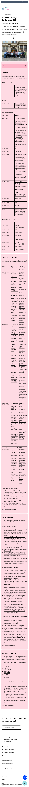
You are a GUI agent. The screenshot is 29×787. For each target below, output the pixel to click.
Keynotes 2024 (19, 38)
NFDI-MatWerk (7, 669)
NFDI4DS (6, 674)
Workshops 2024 (6, 38)
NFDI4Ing (6, 668)
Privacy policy (4, 776)
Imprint (3, 774)
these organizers (7, 32)
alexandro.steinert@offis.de (10, 645)
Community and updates (7, 763)
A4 (19, 243)
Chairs (4, 66)
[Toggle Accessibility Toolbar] (25, 778)
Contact (3, 779)
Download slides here (20, 195)
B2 (23, 227)
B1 (22, 207)
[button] (3, 784)
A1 (19, 207)
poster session (19, 76)
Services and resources (7, 760)
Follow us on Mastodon (9, 752)
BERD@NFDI (7, 672)
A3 (19, 239)
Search (4, 731)
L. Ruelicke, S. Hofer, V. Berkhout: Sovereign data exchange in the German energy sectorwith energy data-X (15, 587)
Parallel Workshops (19, 118)
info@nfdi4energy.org (8, 746)
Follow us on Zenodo (8, 755)
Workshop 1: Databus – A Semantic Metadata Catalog (20, 105)
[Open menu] (24, 8)
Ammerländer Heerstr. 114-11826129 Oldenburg (10, 739)
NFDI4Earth (6, 666)
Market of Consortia (21, 200)
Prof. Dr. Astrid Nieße (21, 159)
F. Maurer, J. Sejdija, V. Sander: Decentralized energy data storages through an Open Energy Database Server (15, 592)
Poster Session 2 (19, 232)
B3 (23, 239)
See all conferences (7, 14)
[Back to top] (24, 783)
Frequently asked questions (8, 768)
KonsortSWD (7, 671)
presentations (23, 75)
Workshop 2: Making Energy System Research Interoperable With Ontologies (21, 124)
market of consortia (8, 78)
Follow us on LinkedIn (9, 749)
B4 (23, 243)
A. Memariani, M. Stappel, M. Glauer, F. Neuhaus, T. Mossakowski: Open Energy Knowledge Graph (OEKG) (15, 543)
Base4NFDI (6, 676)
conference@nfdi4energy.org (10, 509)
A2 (19, 227)
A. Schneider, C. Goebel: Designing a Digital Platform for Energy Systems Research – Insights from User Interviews (22, 340)
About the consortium (6, 766)
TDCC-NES (6, 677)
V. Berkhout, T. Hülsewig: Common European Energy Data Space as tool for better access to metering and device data (15, 538)
